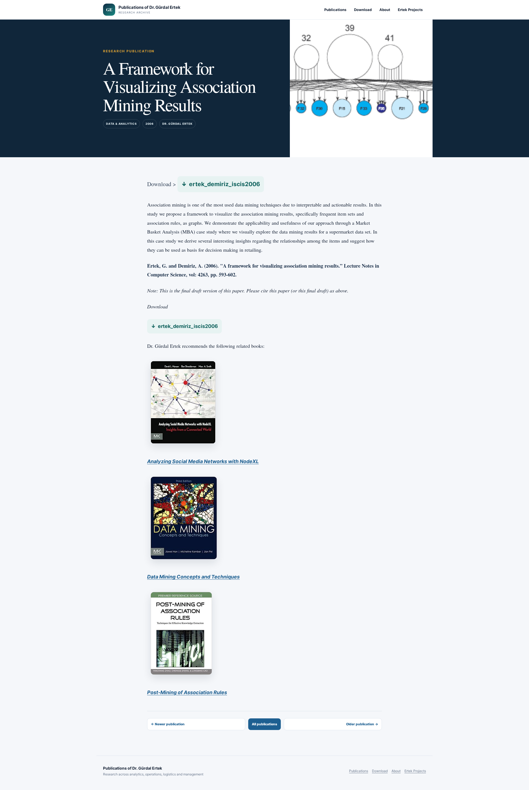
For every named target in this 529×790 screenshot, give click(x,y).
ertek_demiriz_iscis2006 (224, 184)
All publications (264, 724)
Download (363, 9)
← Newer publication (168, 724)
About (384, 9)
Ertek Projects (410, 9)
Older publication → (362, 724)
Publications (335, 9)
